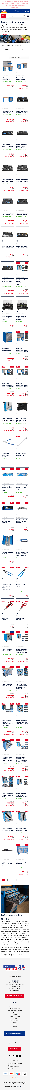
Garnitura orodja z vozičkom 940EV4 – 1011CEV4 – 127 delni (22, 722)
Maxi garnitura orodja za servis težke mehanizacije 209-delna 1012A (21, 759)
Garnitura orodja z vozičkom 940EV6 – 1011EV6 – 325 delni (22, 650)
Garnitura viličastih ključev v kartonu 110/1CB (21, 521)
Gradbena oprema (15, 1016)
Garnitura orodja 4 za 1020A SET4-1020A (22, 213)
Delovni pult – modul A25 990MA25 (7, 111)
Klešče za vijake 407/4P (20, 585)
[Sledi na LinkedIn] (17, 1056)
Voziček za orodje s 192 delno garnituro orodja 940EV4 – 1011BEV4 (21, 686)
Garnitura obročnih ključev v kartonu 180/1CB (21, 487)
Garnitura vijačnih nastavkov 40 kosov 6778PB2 (22, 318)
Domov (3, 45)
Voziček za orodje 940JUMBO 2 (21, 862)
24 (23, 880)
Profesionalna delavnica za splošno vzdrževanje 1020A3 (22, 385)
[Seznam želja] (22, 11)
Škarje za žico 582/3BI (5, 619)
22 (17, 880)
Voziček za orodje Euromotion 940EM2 (8, 419)
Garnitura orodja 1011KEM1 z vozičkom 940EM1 (21, 795)
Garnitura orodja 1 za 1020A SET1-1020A (7, 180)
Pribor (15, 1012)
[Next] (26, 880)
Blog (15, 1024)
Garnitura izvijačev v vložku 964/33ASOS (22, 111)
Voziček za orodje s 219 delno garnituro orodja (7, 795)
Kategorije (7, 49)
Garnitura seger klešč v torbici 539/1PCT (6, 521)
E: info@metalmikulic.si (15, 990)
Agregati (15, 1018)
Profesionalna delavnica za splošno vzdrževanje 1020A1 (22, 350)
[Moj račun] (25, 11)
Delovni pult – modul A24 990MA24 (22, 78)
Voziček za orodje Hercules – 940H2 (7, 684)
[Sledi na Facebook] (10, 1056)
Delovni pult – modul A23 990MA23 (7, 78)
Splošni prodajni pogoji (15, 1042)
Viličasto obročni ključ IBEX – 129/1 (21, 454)
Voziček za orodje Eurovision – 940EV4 (8, 829)
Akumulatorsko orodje (15, 1007)
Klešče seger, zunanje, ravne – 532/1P (6, 455)
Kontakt (15, 1026)
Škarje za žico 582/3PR (20, 619)
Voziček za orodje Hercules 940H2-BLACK (21, 420)
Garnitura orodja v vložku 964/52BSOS (22, 247)
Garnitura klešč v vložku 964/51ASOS (7, 145)
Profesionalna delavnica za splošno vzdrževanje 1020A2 (8, 385)
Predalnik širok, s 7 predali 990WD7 (7, 349)
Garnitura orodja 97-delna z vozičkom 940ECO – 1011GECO (7, 758)
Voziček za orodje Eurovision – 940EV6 (22, 829)
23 (20, 880)
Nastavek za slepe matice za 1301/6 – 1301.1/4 (7, 863)
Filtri (22, 49)
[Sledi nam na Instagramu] (13, 1056)
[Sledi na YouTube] (20, 1056)
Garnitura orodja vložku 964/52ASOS (7, 280)
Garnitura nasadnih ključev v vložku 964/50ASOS (21, 146)
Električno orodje (15, 1008)
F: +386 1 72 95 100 (15, 988)
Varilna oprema (15, 1014)
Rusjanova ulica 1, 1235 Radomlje (15, 984)
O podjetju (15, 1022)
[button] (28, 11)
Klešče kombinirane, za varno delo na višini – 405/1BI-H (22, 553)
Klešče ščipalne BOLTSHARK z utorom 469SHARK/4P (6, 587)
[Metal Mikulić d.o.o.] (8, 11)
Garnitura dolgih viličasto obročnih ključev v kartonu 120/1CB (7, 488)
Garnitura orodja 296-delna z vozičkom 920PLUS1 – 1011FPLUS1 (7, 723)
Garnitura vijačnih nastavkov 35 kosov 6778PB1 (7, 318)
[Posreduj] (24, 15)
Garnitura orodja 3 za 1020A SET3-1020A (8, 213)
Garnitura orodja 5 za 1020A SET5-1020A (8, 247)
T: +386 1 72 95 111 (15, 986)
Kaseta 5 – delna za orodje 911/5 (7, 552)
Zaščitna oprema (15, 1020)
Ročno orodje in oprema (15, 1010)
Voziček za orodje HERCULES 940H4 (7, 649)
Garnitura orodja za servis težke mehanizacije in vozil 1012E (22, 282)
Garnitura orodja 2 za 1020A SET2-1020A (22, 180)
